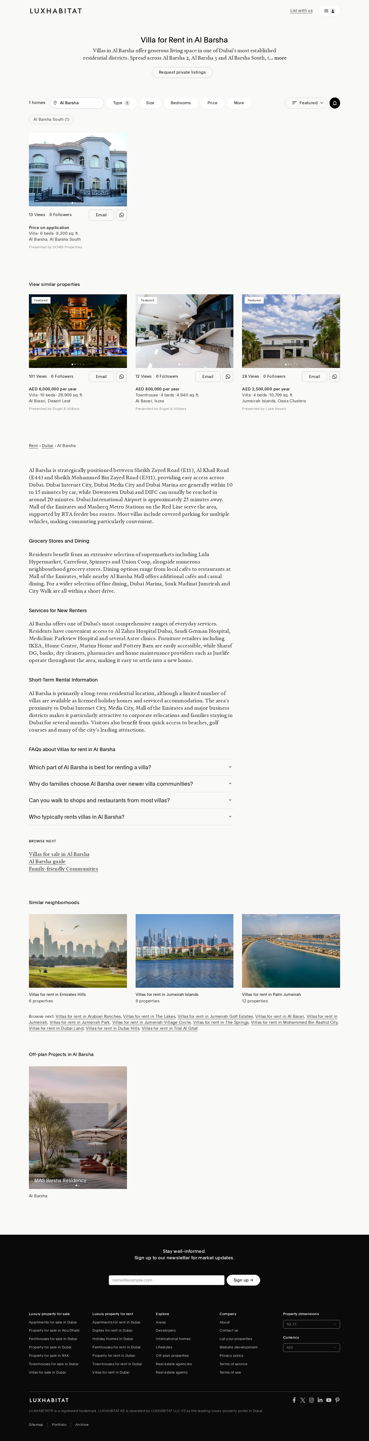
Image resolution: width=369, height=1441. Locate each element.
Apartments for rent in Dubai (116, 1322)
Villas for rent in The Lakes (149, 1016)
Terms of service (234, 1364)
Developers (166, 1330)
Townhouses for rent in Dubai (117, 1364)
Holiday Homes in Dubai (112, 1339)
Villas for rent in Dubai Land (56, 1028)
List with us (301, 10)
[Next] (120, 169)
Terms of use (230, 1372)
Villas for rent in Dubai (110, 1372)
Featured (308, 102)
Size (150, 102)
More (239, 102)
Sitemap (36, 1425)
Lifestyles (164, 1347)
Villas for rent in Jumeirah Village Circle (151, 1022)
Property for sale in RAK (49, 1356)
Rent (33, 445)
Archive (82, 1425)
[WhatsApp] (121, 215)
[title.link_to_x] (294, 1399)
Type (118, 102)
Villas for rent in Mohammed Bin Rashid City (294, 1022)
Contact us (229, 1330)
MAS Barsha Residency (60, 1180)
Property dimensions (301, 1314)
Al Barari (37, 401)
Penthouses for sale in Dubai (53, 1339)
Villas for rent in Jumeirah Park (80, 1022)
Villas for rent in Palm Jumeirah (271, 994)
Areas (161, 1322)
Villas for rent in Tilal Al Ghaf (170, 1028)
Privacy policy (232, 1356)
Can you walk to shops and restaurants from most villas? (99, 800)
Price (212, 102)
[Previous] (36, 169)
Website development (239, 1347)
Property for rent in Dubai (113, 1356)
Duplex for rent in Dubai (112, 1330)
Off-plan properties (172, 1356)
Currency (291, 1337)
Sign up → (243, 1280)
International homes (173, 1339)
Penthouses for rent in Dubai (116, 1347)
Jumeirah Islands (258, 401)
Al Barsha (38, 239)
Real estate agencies (174, 1364)
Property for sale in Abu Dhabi (54, 1330)
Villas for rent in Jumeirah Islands (167, 994)
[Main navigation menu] (329, 10)
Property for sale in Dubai (50, 1347)
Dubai (47, 445)
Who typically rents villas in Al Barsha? (76, 817)
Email (101, 215)
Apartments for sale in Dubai (53, 1322)
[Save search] (335, 103)
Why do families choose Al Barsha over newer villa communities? (111, 784)
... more (278, 57)
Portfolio (59, 1425)
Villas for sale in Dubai (47, 1372)
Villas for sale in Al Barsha (59, 854)
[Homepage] (56, 11)
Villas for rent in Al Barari (279, 1016)
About (225, 1322)
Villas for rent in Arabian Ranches (88, 1016)
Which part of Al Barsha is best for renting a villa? (90, 767)
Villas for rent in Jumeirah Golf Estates (215, 1016)
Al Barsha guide (47, 861)
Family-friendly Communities (63, 868)
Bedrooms (181, 102)
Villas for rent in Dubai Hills (112, 1028)
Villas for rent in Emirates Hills (57, 994)
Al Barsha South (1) (51, 119)
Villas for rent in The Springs (221, 1022)
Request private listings (182, 72)
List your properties (236, 1339)
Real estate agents (171, 1372)
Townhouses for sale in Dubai (54, 1364)
